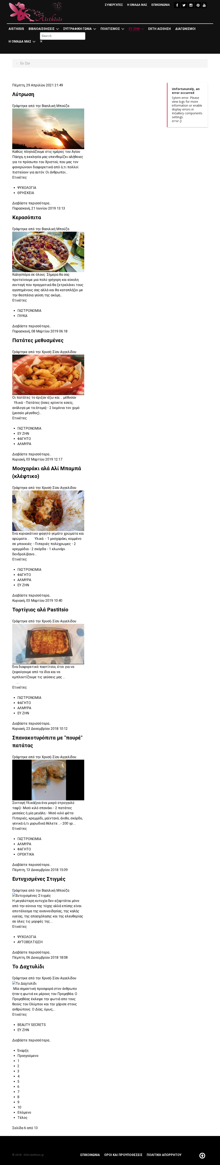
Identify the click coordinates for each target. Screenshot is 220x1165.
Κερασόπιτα (26, 217)
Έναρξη (22, 1051)
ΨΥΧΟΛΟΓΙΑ (26, 188)
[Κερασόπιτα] (48, 252)
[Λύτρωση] (48, 129)
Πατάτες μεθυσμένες (38, 340)
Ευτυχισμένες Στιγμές (39, 879)
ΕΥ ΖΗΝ (23, 434)
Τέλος (22, 1118)
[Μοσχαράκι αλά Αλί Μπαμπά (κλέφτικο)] (48, 510)
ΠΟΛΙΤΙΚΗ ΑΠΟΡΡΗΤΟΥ (164, 1155)
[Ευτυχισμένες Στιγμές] (48, 896)
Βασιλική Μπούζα (55, 106)
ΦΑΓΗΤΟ (24, 439)
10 (19, 1107)
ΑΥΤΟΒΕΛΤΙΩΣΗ (30, 942)
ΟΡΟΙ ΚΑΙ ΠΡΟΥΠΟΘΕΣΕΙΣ (123, 1155)
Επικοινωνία (90, 1155)
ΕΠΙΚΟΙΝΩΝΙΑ (160, 4)
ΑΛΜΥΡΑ (24, 444)
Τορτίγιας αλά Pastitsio (40, 610)
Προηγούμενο (27, 1056)
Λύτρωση (23, 94)
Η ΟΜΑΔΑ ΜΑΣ (137, 4)
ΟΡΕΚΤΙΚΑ (25, 854)
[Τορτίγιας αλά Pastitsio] (48, 644)
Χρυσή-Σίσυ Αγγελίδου (59, 352)
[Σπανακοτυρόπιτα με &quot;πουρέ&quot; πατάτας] (48, 780)
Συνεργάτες (114, 4)
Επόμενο (24, 1112)
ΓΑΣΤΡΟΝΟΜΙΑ (29, 311)
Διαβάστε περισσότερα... (31, 203)
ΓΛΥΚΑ (22, 316)
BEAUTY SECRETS (31, 1025)
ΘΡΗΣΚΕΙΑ (25, 193)
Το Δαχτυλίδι (28, 967)
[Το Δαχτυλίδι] (48, 983)
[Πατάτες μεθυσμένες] (48, 375)
